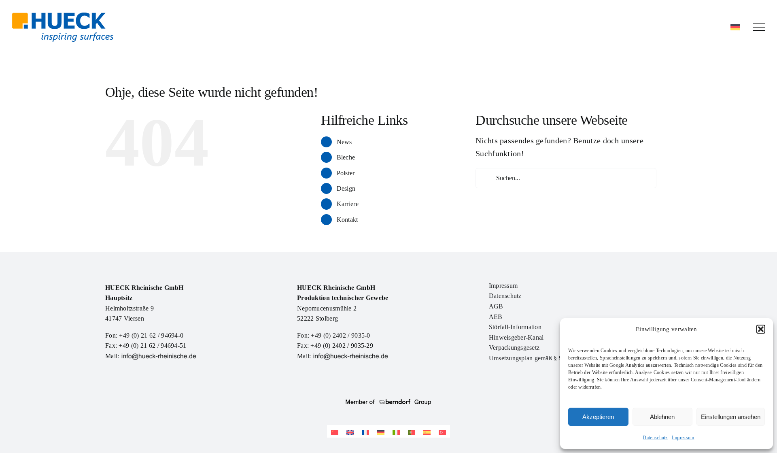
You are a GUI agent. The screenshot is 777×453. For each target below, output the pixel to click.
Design (346, 188)
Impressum (683, 437)
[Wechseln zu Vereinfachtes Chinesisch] (334, 431)
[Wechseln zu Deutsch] (380, 431)
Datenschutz (655, 437)
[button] (761, 329)
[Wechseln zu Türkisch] (442, 431)
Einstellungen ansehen (730, 416)
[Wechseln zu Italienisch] (396, 431)
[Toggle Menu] (758, 27)
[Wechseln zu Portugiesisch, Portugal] (411, 431)
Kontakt (347, 219)
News (344, 141)
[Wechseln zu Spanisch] (427, 431)
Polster (346, 173)
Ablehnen (662, 416)
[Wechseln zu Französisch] (365, 431)
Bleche (346, 157)
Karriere (348, 203)
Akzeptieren (598, 416)
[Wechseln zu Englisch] (350, 431)
